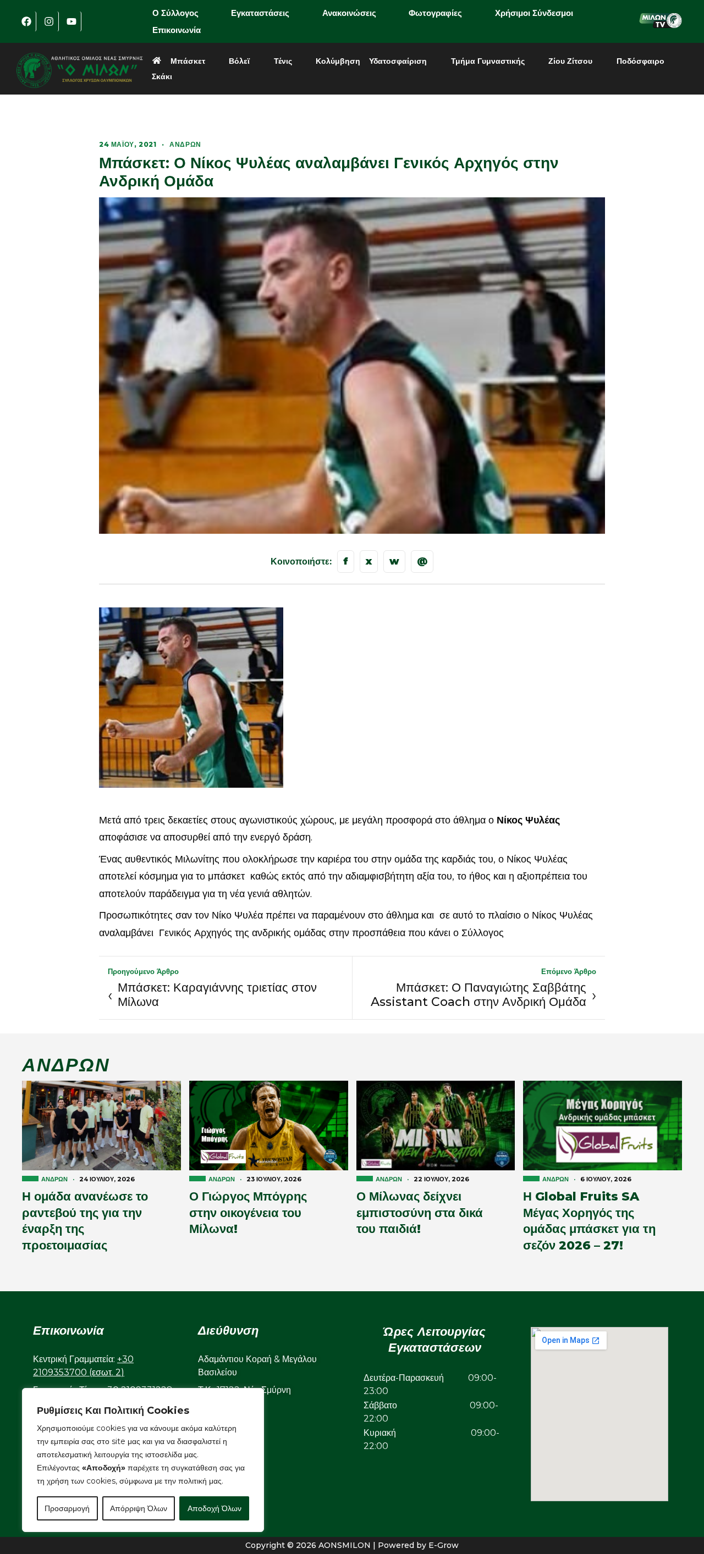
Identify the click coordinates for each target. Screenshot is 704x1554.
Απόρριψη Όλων (138, 1508)
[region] (143, 1460)
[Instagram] (49, 21)
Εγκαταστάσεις (260, 13)
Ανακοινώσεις (349, 13)
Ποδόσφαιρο (640, 61)
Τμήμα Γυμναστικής (488, 61)
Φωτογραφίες (435, 13)
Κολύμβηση (338, 61)
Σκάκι (162, 76)
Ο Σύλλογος (175, 13)
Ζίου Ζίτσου (570, 61)
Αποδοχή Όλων (214, 1508)
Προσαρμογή (67, 1508)
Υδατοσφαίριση (398, 61)
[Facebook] (26, 21)
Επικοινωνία (176, 30)
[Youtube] (71, 21)
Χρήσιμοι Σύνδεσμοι (534, 13)
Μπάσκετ (187, 61)
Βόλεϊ (239, 61)
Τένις (283, 61)
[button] (183, 12)
